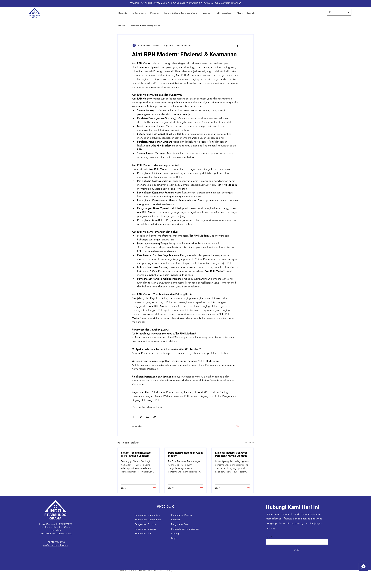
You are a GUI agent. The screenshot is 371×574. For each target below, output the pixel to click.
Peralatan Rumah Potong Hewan (145, 25)
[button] (155, 13)
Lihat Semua (248, 442)
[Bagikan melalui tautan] (154, 417)
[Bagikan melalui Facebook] (133, 417)
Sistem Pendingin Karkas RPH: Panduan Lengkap (136, 454)
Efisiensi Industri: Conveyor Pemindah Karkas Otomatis (231, 454)
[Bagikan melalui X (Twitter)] (140, 417)
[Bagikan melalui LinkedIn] (147, 417)
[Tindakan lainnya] (237, 45)
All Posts (121, 25)
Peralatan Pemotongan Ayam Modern (185, 454)
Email (268, 537)
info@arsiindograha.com (55, 545)
